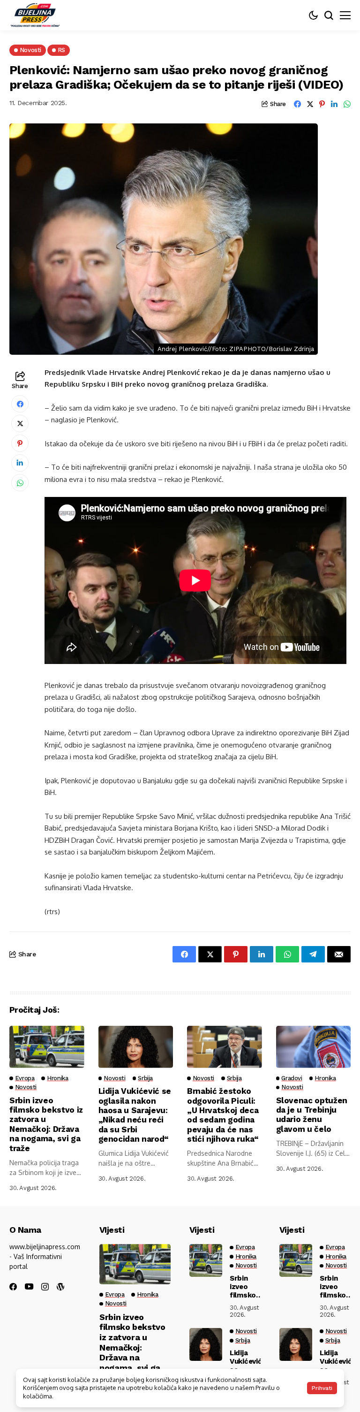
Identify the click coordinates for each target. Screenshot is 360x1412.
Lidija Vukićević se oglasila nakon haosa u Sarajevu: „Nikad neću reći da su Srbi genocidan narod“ (135, 1115)
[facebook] (13, 1286)
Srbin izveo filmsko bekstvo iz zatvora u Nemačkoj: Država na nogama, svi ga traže (46, 1124)
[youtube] (29, 1287)
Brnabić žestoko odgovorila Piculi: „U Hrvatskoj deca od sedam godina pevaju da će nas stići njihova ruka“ (223, 1115)
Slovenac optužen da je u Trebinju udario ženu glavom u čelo (312, 1115)
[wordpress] (60, 1286)
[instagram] (45, 1286)
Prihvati (322, 1388)
